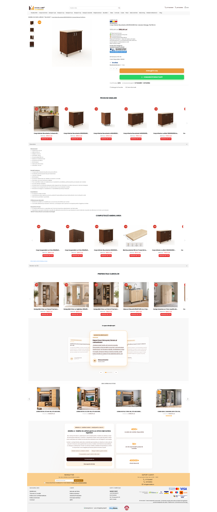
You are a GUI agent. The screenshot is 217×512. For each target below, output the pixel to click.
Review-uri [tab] (34, 266)
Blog (161, 12)
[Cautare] (119, 8)
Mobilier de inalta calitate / (36, 17)
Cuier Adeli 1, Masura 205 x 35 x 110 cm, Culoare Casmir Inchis (169, 411)
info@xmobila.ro (149, 484)
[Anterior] (101, 372)
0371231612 (148, 482)
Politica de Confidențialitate (79, 483)
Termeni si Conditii (35, 493)
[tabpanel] (71, 43)
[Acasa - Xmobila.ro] (36, 8)
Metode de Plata (75, 491)
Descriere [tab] (33, 144)
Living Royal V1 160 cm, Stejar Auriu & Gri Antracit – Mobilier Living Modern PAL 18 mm (128, 411)
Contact (32, 500)
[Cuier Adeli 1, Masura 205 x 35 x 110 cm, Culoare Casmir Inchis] (168, 398)
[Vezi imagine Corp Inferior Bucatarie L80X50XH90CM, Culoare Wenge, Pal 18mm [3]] (32, 44)
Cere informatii (131, 87)
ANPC (71, 500)
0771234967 (149, 479)
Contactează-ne (89, 459)
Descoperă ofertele (89, 464)
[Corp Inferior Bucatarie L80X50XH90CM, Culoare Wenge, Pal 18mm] (71, 43)
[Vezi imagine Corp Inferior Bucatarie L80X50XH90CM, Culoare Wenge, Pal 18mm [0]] (32, 22)
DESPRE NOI (33, 491)
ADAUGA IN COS (46, 139)
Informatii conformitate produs (39, 261)
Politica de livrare (35, 498)
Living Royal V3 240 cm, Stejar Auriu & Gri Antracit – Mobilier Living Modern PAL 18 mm (48, 411)
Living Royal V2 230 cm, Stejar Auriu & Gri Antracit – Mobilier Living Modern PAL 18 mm (88, 411)
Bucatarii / (48, 17)
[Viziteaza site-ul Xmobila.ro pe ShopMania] (113, 508)
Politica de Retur (74, 493)
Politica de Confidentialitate (38, 495)
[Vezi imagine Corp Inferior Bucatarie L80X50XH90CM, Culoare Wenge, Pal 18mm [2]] (32, 37)
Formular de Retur (75, 498)
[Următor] (116, 372)
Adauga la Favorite (117, 87)
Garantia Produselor (75, 495)
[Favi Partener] (126, 508)
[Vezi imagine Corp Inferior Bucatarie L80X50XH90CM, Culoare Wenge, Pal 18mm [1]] (32, 30)
